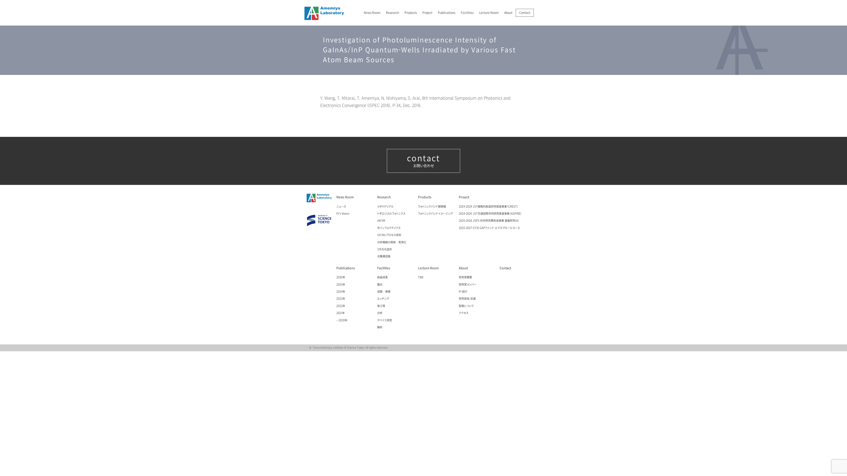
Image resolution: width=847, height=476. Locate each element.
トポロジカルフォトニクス (391, 214)
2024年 (340, 292)
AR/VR (381, 221)
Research (392, 13)
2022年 (340, 306)
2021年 (340, 313)
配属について (466, 306)
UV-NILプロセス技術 (389, 235)
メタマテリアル (385, 206)
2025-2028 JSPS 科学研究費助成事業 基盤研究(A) (489, 221)
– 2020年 (341, 320)
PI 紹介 (463, 292)
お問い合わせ (423, 161)
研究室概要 (465, 277)
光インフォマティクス (389, 228)
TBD (421, 277)
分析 (379, 313)
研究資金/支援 (467, 299)
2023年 (340, 299)
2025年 (340, 284)
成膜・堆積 (383, 292)
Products (411, 13)
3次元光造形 (384, 249)
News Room (372, 13)
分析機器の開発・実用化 (391, 242)
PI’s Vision (342, 214)
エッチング (383, 299)
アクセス (463, 313)
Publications (446, 13)
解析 (379, 327)
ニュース (341, 206)
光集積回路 (383, 256)
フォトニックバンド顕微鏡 (432, 206)
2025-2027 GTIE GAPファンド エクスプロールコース (489, 228)
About (508, 13)
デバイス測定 (384, 320)
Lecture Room (489, 13)
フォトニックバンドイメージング (435, 214)
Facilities (467, 13)
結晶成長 (382, 277)
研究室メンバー (467, 284)
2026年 (340, 277)
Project (427, 13)
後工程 (381, 306)
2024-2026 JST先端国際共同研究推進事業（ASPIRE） (490, 214)
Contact (524, 13)
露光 (379, 284)
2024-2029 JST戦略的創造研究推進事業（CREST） (488, 206)
